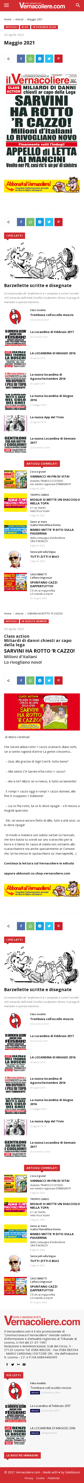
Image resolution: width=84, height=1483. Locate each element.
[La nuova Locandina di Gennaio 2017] (15, 445)
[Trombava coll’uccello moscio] (15, 317)
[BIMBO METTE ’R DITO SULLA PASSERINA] (15, 529)
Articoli (19, 19)
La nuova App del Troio (47, 417)
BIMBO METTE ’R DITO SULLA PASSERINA (52, 531)
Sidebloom (72, 1472)
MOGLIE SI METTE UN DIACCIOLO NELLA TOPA (55, 501)
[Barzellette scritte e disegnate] (42, 261)
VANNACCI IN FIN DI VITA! (49, 476)
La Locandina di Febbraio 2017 (52, 332)
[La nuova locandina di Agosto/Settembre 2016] (15, 381)
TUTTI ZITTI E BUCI (44, 556)
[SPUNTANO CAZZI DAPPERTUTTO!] (15, 582)
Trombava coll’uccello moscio (52, 315)
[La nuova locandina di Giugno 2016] (15, 402)
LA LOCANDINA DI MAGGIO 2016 (52, 353)
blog (25, 27)
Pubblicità (54, 1478)
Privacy (29, 1478)
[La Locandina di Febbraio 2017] (15, 338)
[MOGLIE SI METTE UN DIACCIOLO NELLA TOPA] (15, 502)
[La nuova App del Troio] (15, 423)
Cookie (40, 1478)
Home (7, 19)
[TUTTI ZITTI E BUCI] (15, 559)
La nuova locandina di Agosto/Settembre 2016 (47, 377)
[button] (78, 5)
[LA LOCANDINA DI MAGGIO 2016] (15, 359)
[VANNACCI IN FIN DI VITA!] (15, 479)
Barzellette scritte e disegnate (38, 285)
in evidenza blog (44, 27)
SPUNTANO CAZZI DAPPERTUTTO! (43, 584)
